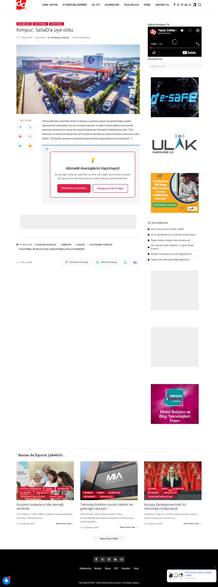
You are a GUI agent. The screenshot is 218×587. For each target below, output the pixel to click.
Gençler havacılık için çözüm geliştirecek (171, 253)
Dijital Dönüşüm (30, 488)
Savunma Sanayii (101, 244)
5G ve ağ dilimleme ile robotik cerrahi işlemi (173, 234)
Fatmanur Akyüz (60, 37)
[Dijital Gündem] (21, 5)
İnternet (25, 492)
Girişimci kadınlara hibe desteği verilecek (40, 506)
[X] (178, 5)
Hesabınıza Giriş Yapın (110, 188)
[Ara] (200, 5)
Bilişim (88, 492)
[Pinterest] (20, 136)
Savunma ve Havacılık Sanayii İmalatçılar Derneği (52, 249)
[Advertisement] (78, 222)
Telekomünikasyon (32, 496)
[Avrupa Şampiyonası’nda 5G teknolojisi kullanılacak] (173, 480)
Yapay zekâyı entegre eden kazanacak (170, 240)
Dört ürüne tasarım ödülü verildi (167, 229)
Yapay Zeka (56, 496)
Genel (49, 488)
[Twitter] (30, 127)
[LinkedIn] (186, 5)
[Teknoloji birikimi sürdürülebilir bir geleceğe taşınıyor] (109, 480)
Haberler (24, 24)
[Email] (30, 146)
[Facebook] (174, 5)
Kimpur (66, 244)
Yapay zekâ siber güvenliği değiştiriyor (170, 259)
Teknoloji (42, 492)
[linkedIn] (135, 262)
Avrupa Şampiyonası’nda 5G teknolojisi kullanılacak (165, 506)
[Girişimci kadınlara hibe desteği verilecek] (45, 480)
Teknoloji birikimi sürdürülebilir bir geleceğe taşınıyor (106, 506)
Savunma (40, 24)
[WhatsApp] (30, 136)
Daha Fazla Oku (63, 523)
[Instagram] (182, 5)
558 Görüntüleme (82, 37)
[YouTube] (189, 5)
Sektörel (56, 24)
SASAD (81, 244)
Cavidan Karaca (46, 244)
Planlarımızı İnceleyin (73, 188)
